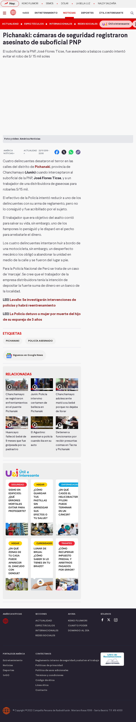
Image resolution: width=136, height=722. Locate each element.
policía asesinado (40, 341)
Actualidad (43, 621)
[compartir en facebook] (57, 152)
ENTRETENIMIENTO (46, 13)
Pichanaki (42, 167)
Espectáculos (45, 626)
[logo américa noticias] (13, 12)
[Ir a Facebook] (103, 620)
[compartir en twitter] (64, 152)
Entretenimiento (12, 660)
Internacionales (46, 630)
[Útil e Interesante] (42, 473)
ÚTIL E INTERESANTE (111, 13)
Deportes (8, 670)
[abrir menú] (5, 13)
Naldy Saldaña (107, 4)
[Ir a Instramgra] (116, 620)
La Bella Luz (83, 4)
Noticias (8, 665)
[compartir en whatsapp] (71, 152)
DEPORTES (87, 13)
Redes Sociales (45, 635)
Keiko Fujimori (30, 4)
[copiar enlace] (78, 152)
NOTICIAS (69, 13)
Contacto (41, 690)
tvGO (25, 13)
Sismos (49, 4)
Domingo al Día (78, 630)
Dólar (64, 4)
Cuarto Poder (77, 626)
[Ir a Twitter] (110, 620)
